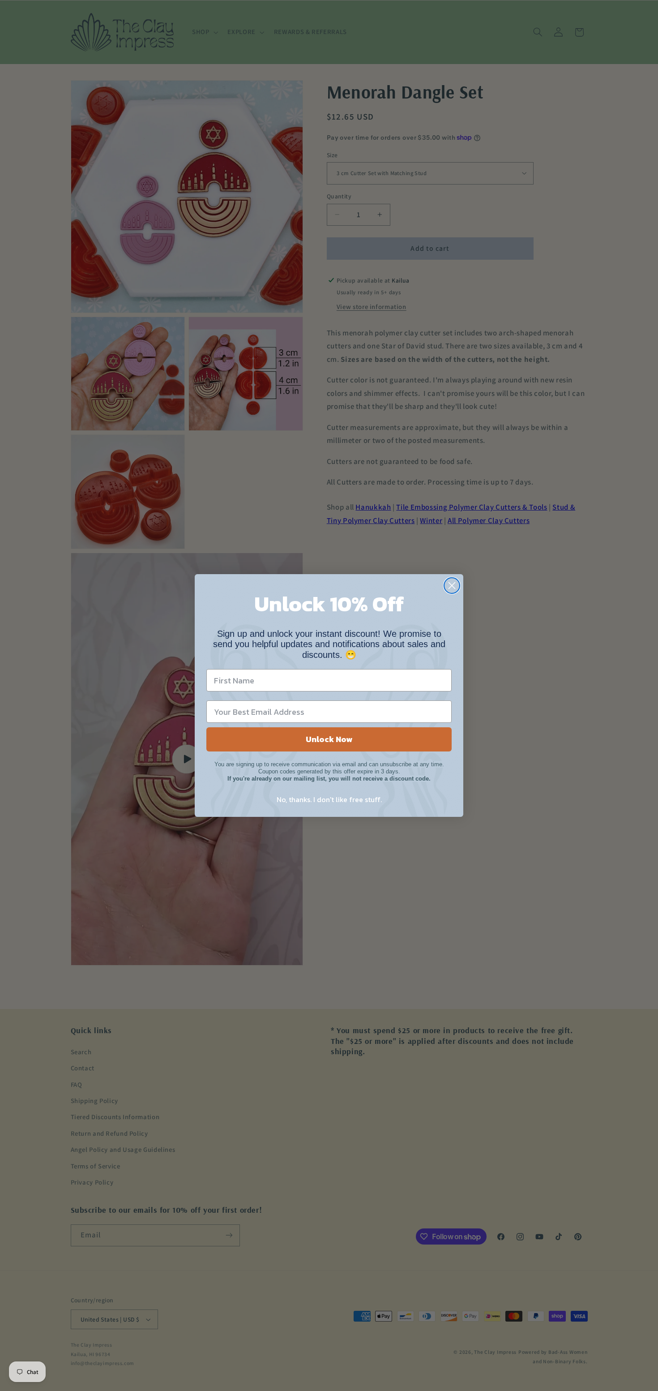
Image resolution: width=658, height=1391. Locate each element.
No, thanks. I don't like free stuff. (329, 799)
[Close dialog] (452, 585)
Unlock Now (329, 739)
